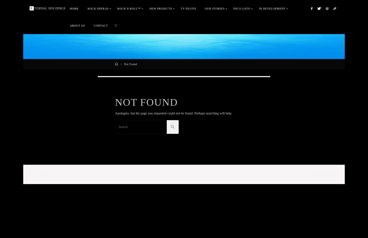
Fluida (316, 174)
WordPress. (331, 174)
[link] (116, 25)
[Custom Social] (334, 8)
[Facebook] (311, 8)
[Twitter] (319, 8)
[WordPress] (327, 8)
